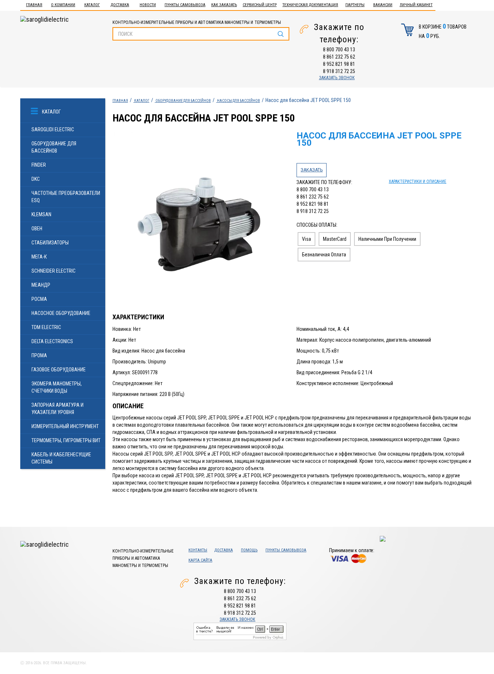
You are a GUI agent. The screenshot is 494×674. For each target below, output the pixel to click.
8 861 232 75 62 (339, 57)
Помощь (249, 550)
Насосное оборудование (60, 313)
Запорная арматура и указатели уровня (57, 408)
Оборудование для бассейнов (53, 147)
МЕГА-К (39, 257)
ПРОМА (39, 355)
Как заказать (224, 5)
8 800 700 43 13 (339, 49)
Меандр (40, 285)
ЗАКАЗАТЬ (312, 169)
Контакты (197, 550)
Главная (34, 5)
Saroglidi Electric (52, 129)
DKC (35, 179)
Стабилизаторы (50, 243)
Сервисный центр (260, 5)
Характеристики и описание (417, 181)
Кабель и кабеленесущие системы (61, 458)
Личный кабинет (416, 5)
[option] (201, 222)
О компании (63, 5)
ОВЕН (36, 228)
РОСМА (39, 299)
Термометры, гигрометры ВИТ (66, 440)
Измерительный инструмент (65, 426)
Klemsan (41, 214)
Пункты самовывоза (185, 5)
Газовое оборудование (58, 369)
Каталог (92, 5)
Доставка (120, 5)
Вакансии (382, 5)
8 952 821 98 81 (339, 64)
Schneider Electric (53, 271)
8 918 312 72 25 (339, 71)
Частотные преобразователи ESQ (65, 196)
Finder (38, 165)
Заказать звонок (337, 77)
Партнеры (355, 5)
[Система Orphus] (239, 631)
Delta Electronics (52, 341)
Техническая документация (310, 5)
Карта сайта (200, 560)
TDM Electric (46, 327)
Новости (148, 5)
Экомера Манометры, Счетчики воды (56, 387)
